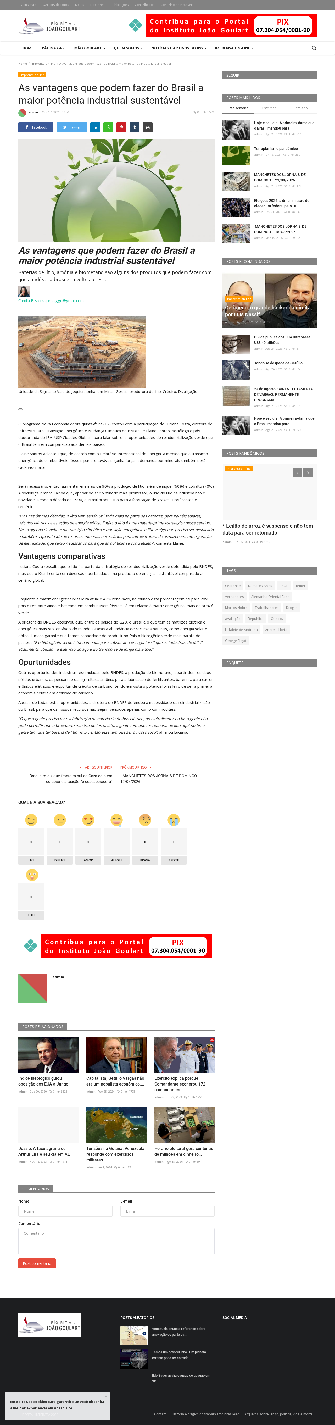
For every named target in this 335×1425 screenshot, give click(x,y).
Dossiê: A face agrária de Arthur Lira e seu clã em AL (44, 1151)
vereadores (234, 596)
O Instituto (28, 5)
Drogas (292, 607)
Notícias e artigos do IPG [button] (177, 48)
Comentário (29, 1223)
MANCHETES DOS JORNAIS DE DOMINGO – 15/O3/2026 (280, 229)
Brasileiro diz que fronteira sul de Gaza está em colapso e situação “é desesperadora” (71, 778)
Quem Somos (127, 48)
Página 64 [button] (52, 48)
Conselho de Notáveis (177, 5)
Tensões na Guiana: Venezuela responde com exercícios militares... (115, 1154)
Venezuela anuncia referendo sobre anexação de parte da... (178, 1332)
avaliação (233, 618)
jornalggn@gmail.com (65, 300)
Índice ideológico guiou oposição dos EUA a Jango (43, 1081)
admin (33, 112)
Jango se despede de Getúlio (278, 363)
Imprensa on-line (43, 63)
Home (28, 48)
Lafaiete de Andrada (241, 629)
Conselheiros (144, 5)
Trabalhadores (267, 607)
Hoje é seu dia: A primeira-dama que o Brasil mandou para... (284, 125)
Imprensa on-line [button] (233, 48)
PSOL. (284, 585)
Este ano (301, 107)
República (256, 618)
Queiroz (277, 618)
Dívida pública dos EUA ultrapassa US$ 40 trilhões (282, 340)
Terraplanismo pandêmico (276, 149)
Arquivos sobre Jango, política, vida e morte (278, 1414)
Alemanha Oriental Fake (270, 596)
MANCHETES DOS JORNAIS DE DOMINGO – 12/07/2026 (160, 778)
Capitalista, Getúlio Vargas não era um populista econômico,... (115, 1081)
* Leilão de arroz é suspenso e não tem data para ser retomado (267, 529)
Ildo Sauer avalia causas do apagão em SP (181, 1378)
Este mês (269, 107)
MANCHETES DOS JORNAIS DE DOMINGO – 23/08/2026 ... (280, 177)
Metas (79, 5)
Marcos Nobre (236, 607)
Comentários (35, 1188)
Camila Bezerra (32, 300)
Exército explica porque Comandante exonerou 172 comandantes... (179, 1084)
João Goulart (88, 48)
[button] (20, 409)
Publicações (120, 5)
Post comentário (37, 1263)
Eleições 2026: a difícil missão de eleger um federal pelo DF (281, 203)
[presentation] (297, 472)
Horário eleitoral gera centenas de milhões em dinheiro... (183, 1151)
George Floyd (235, 640)
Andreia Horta (276, 629)
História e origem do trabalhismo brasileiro (205, 1414)
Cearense (233, 585)
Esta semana (238, 107)
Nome (23, 1201)
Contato (160, 1414)
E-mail (126, 1201)
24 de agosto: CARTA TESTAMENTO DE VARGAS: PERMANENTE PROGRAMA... (284, 394)
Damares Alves (260, 585)
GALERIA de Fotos (56, 5)
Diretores (97, 5)
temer (300, 585)
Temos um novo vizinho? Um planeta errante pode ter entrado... (179, 1355)
